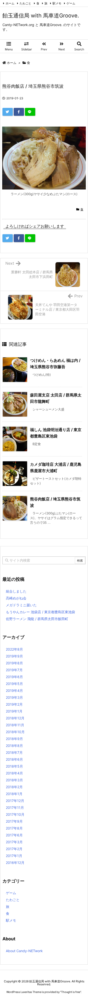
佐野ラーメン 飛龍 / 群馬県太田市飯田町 (37, 619)
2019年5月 (14, 684)
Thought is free (70, 992)
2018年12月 (15, 718)
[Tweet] (7, 112)
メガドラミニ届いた (21, 605)
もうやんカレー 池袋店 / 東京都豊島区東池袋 (40, 612)
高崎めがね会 (16, 598)
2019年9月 (14, 656)
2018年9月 (14, 739)
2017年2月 (14, 849)
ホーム (10, 3)
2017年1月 (14, 856)
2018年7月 (14, 752)
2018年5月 (14, 766)
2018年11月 (15, 725)
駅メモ (57, 3)
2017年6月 (14, 835)
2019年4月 (14, 690)
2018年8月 (14, 745)
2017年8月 (14, 828)
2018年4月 (14, 773)
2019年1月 (14, 711)
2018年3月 (14, 780)
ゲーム (70, 3)
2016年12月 (15, 862)
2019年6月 (14, 677)
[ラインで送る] (30, 112)
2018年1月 (14, 794)
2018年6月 (14, 759)
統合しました (16, 591)
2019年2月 (14, 704)
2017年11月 (15, 807)
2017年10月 (15, 814)
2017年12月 (15, 801)
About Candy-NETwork (24, 951)
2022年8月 (14, 649)
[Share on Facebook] (19, 112)
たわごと (25, 3)
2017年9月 (14, 821)
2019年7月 (14, 670)
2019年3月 (14, 697)
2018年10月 (15, 732)
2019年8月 (14, 663)
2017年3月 (14, 842)
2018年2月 (14, 787)
